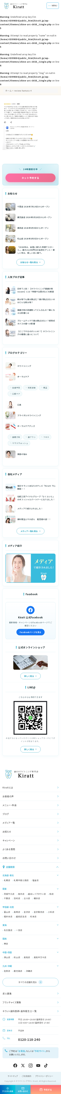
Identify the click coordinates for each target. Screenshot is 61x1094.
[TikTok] (46, 1065)
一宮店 (19, 930)
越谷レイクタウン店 (37, 893)
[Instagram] (31, 1065)
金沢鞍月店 (39, 911)
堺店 (6, 943)
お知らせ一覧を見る (29, 262)
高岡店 (17, 911)
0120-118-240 (29, 1039)
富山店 (7, 911)
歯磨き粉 (16, 437)
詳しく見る (29, 676)
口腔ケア (16, 393)
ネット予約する (30, 177)
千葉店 (7, 898)
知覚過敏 (32, 387)
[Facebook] (15, 1065)
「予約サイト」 (40, 1050)
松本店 (33, 916)
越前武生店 (21, 916)
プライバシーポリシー (44, 1076)
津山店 (7, 957)
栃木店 (21, 893)
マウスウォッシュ (20, 443)
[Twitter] (23, 1065)
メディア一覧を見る (29, 531)
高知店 (27, 957)
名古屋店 (8, 930)
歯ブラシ (32, 437)
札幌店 (7, 880)
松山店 (17, 957)
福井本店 (8, 916)
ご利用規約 (26, 1076)
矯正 (45, 387)
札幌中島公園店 (21, 880)
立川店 (27, 898)
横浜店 (37, 898)
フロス (46, 437)
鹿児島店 (18, 970)
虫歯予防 (16, 387)
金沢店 (27, 911)
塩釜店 (35, 880)
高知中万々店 (40, 957)
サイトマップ (13, 1076)
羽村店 (17, 898)
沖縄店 (29, 970)
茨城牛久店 (9, 893)
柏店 (51, 893)
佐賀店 (7, 970)
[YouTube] (38, 1065)
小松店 (51, 911)
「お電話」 (21, 1050)
